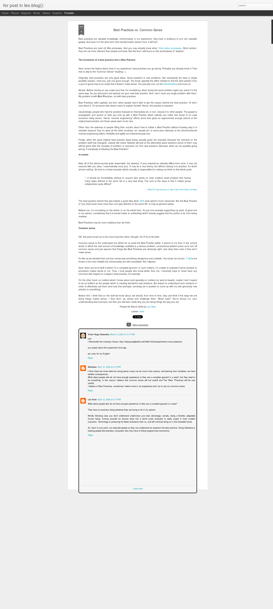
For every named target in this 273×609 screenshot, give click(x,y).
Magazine (26, 13)
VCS (142, 200)
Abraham (92, 366)
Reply (90, 357)
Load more (138, 488)
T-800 (189, 258)
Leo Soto (151, 306)
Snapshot (57, 13)
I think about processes (170, 48)
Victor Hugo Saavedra (98, 333)
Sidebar (46, 13)
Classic (5, 13)
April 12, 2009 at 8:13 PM (108, 366)
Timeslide (69, 13)
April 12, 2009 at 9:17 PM (108, 399)
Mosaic (36, 13)
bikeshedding (170, 83)
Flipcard (15, 13)
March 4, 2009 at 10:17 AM (122, 333)
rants (141, 311)
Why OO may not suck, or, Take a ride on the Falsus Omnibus (172, 189)
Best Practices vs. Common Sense (137, 29)
